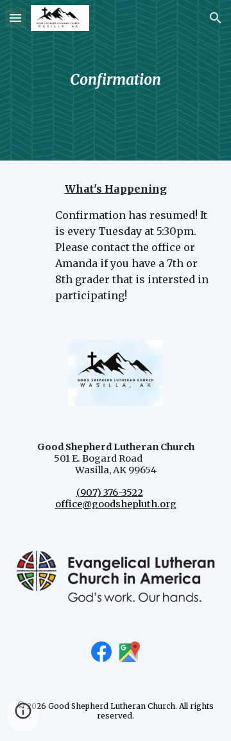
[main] (115, 80)
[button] (15, 17)
